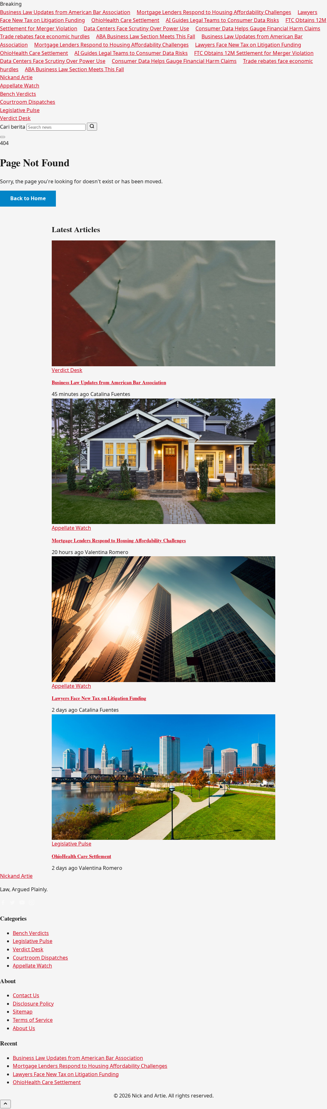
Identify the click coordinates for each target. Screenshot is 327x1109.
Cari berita (12, 126)
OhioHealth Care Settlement (125, 20)
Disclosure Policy (33, 1003)
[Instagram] (31, 903)
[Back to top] (5, 1104)
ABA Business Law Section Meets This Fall (145, 36)
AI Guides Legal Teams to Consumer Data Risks (222, 20)
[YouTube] (22, 903)
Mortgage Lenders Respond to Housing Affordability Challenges (214, 12)
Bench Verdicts (18, 93)
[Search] (92, 127)
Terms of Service (33, 1019)
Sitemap (23, 1011)
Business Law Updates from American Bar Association (65, 12)
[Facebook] (3, 903)
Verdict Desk (15, 118)
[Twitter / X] (12, 903)
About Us (24, 1028)
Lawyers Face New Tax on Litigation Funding (248, 44)
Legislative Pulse (20, 110)
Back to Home (28, 198)
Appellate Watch (19, 85)
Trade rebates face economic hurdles (45, 36)
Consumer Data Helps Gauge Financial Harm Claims (257, 28)
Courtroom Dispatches (27, 101)
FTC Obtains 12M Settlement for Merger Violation (254, 53)
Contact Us (26, 995)
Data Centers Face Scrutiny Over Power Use (136, 28)
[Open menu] (2, 137)
